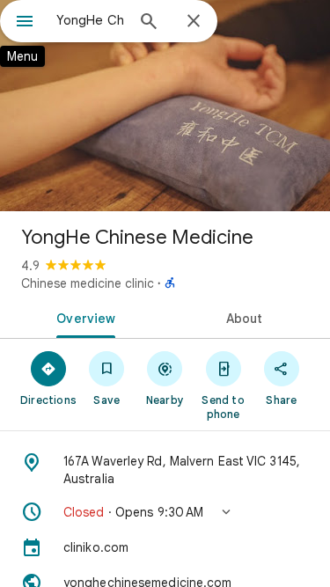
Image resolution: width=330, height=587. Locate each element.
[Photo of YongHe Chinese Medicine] (165, 105)
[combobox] (90, 20)
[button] (165, 512)
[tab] (83, 317)
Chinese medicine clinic (87, 283)
